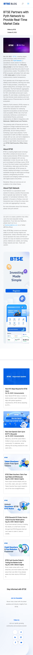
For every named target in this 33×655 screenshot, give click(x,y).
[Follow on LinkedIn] (15, 637)
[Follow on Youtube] (21, 642)
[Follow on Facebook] (15, 642)
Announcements (19, 393)
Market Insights (19, 479)
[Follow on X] (15, 632)
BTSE (14, 29)
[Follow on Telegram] (21, 632)
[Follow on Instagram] (21, 637)
